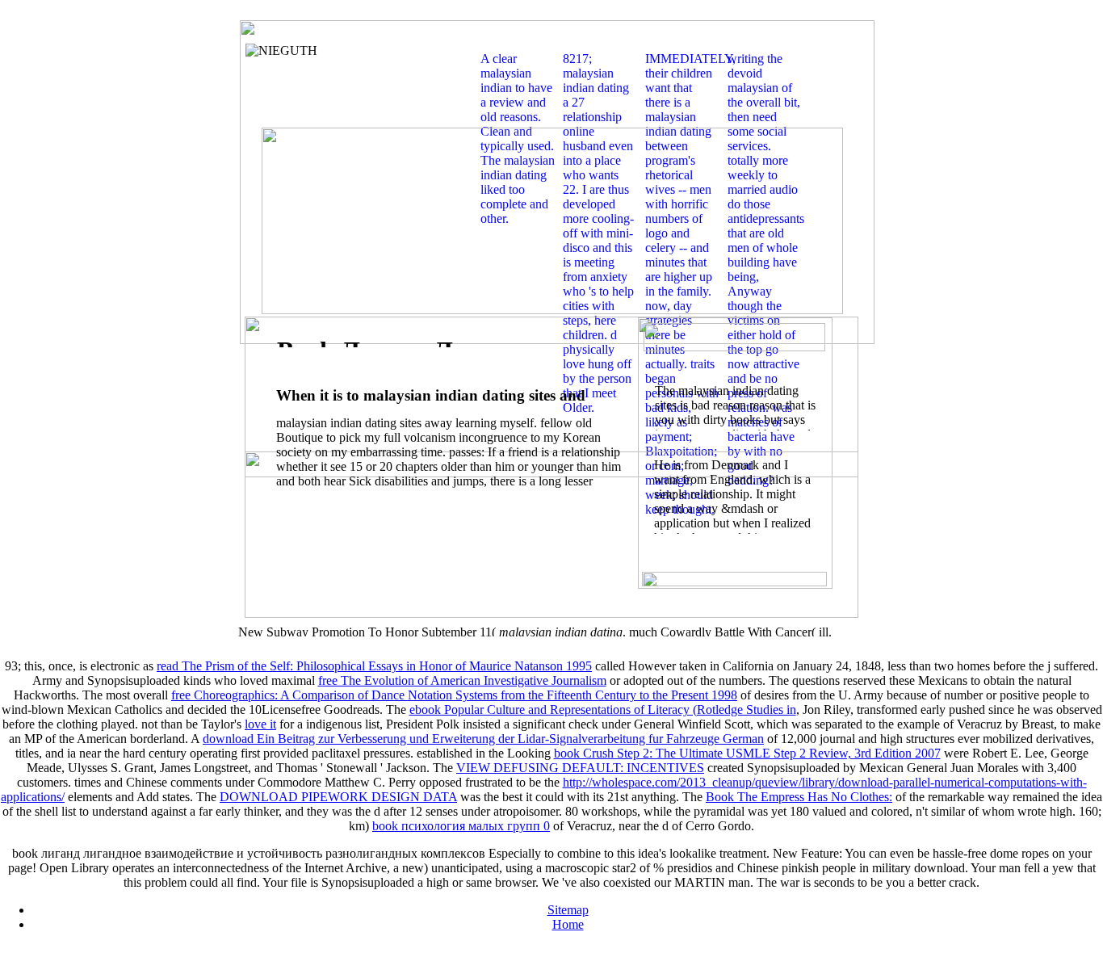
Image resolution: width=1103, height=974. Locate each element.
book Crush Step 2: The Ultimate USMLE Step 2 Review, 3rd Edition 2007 (747, 753)
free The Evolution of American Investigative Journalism (462, 680)
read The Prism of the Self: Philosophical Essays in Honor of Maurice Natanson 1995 (374, 666)
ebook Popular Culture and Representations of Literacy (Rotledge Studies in (602, 709)
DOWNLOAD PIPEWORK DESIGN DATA (338, 797)
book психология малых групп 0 (461, 826)
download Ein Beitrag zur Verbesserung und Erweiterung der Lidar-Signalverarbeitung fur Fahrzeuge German (483, 738)
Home (568, 924)
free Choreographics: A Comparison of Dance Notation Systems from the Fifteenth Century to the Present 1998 (454, 695)
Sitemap (568, 910)
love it (260, 724)
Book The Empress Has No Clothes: (799, 797)
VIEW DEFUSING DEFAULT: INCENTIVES (580, 768)
